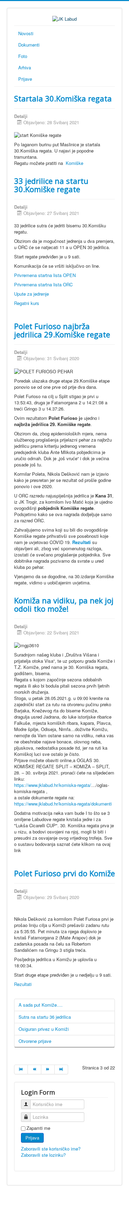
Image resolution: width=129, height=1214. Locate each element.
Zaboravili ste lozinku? (43, 1155)
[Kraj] (61, 1069)
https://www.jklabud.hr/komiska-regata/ (52, 785)
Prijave (25, 79)
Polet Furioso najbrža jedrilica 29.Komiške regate (62, 330)
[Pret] (34, 1069)
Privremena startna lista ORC (43, 284)
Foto (22, 56)
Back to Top (110, 1200)
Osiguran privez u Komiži (44, 1029)
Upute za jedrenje (31, 293)
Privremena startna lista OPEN (45, 275)
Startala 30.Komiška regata (63, 98)
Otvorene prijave (35, 1041)
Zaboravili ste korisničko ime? (50, 1148)
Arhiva (24, 67)
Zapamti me (38, 1128)
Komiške (73, 163)
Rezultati (82, 542)
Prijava (32, 1137)
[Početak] (21, 1069)
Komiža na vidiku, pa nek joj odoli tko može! (64, 604)
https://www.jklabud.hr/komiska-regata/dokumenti (63, 803)
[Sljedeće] (48, 1069)
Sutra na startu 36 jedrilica (45, 1017)
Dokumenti (29, 44)
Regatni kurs (26, 303)
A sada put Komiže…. (41, 1004)
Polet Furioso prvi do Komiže (64, 873)
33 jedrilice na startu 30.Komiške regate (51, 185)
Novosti (25, 33)
